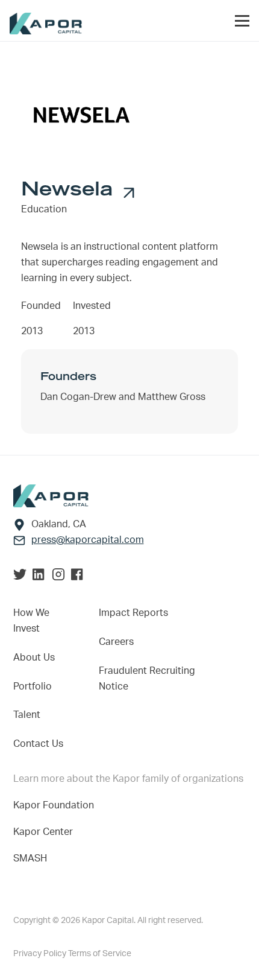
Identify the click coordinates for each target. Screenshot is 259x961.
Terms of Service (99, 954)
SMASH (30, 858)
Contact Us (38, 744)
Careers (116, 642)
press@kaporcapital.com (87, 540)
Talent (26, 715)
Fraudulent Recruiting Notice (147, 678)
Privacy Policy (40, 954)
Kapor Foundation (56, 805)
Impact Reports (133, 613)
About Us (34, 657)
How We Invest (31, 620)
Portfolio (32, 686)
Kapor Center (45, 832)
